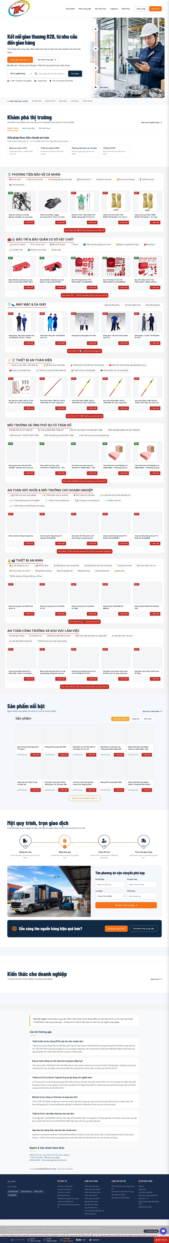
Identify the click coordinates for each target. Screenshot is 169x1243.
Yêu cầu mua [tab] (44, 128)
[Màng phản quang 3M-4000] (112, 770)
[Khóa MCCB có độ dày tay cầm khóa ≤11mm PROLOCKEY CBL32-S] (21, 266)
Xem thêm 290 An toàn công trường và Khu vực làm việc (83, 687)
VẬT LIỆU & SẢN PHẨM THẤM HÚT (51, 430)
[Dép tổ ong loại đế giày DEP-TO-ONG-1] (29, 734)
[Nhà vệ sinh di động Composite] (21, 522)
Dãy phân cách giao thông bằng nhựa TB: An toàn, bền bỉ (56, 783)
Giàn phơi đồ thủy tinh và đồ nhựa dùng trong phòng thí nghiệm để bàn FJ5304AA (83, 538)
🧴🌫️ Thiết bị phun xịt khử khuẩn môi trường (26, 506)
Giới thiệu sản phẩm (145, 1192)
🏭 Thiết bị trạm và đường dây (83, 370)
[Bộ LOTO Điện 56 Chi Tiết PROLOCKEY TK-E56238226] (84, 266)
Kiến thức (126, 9)
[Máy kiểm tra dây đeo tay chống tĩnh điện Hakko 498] (112, 734)
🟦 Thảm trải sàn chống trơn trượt (97, 244)
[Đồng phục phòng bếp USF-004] (84, 322)
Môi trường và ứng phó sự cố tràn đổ (39, 425)
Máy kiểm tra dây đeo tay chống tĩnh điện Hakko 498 (110, 748)
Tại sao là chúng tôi (64, 1189)
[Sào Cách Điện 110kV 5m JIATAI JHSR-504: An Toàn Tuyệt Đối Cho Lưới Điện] (53, 387)
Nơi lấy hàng (99, 879)
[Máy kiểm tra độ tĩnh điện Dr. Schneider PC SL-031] (84, 734)
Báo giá (30, 222)
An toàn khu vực (35, 636)
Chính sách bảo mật (91, 1186)
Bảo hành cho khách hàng (121, 1198)
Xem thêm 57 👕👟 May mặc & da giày (83, 351)
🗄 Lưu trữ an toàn (38, 244)
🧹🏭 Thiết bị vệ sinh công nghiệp (22, 495)
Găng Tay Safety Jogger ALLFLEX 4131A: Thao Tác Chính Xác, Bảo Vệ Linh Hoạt (53, 217)
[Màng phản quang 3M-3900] (56, 734)
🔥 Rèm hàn (56, 250)
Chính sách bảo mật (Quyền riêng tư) (123, 1187)
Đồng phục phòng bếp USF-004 (84, 335)
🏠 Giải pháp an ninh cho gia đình (66, 566)
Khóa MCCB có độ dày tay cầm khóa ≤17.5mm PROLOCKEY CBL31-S (52, 282)
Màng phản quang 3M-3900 (55, 747)
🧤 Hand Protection (104, 179)
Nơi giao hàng (132, 879)
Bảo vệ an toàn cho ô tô (146, 566)
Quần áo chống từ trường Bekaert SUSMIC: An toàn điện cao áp (21, 217)
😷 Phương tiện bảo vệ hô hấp (60, 179)
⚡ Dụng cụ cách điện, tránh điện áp (23, 365)
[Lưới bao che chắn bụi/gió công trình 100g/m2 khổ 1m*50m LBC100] (84, 770)
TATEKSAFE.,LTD (79, 1228)
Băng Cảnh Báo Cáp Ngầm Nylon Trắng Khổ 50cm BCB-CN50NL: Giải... (139, 783)
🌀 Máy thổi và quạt (57, 244)
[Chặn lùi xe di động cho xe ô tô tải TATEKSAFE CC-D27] (84, 658)
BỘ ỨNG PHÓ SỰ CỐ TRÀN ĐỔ (21, 430)
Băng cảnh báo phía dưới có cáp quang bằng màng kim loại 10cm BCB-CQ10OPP (52, 673)
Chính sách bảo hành (91, 1198)
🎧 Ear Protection (84, 179)
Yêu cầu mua (100, 9)
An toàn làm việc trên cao (122, 636)
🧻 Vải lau (74, 244)
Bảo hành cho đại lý (118, 1195)
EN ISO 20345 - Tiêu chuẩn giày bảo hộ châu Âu (48, 1160)
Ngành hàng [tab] (12, 128)
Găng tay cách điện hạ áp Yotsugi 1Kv (27, 783)
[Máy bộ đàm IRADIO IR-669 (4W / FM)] (147, 593)
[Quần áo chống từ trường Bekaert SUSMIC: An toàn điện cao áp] (21, 201)
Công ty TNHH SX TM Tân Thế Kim (34, 1228)
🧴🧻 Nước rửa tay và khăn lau (57, 500)
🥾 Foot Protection (16, 185)
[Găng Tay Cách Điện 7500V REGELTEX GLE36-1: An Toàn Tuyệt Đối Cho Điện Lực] (147, 201)
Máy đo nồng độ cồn (65, 571)
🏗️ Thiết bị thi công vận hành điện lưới (51, 370)
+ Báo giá (35, 755)
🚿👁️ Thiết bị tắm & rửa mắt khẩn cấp (94, 435)
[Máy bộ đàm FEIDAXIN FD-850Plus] (116, 593)
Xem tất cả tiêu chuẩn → (60, 141)
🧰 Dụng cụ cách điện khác (20, 370)
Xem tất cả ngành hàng (150, 122)
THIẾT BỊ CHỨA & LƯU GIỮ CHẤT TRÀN (58, 435)
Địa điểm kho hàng (145, 1207)
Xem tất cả (155, 979)
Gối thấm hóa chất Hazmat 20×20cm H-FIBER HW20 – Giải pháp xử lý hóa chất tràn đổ (83, 468)
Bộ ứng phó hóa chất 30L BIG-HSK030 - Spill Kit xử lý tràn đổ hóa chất (21, 468)
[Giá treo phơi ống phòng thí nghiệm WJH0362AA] (53, 522)
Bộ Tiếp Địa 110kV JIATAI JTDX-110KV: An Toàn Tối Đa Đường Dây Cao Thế (21, 403)
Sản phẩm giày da (153, 305)
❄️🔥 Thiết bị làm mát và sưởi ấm (54, 495)
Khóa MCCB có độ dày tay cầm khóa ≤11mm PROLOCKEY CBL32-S (21, 282)
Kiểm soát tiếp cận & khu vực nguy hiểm (91, 636)
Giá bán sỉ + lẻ (143, 1198)
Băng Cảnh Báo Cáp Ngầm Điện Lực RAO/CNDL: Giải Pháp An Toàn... (138, 748)
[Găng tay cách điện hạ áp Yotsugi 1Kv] (29, 770)
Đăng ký (141, 1186)
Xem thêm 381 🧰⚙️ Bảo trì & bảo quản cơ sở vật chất (83, 295)
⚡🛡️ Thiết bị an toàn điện (29, 360)
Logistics (114, 9)
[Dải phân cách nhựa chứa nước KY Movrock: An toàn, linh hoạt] (116, 658)
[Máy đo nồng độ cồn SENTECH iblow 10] (21, 593)
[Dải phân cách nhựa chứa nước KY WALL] (147, 658)
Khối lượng (131, 891)
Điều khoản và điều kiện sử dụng (123, 1192)
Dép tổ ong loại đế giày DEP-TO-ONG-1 (28, 748)
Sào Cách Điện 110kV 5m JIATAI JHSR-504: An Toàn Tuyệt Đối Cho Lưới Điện (52, 403)
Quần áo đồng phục (112, 305)
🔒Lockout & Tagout (17, 244)
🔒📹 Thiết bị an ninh (25, 560)
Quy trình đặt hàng (90, 1208)
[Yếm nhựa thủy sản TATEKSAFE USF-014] (53, 322)
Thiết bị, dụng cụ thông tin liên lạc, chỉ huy (25, 576)
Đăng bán (155, 9)
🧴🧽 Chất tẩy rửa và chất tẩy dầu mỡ (115, 495)
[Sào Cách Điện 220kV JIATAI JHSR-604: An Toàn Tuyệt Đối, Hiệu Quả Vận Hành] (84, 387)
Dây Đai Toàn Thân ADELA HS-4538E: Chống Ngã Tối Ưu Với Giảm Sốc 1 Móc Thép (84, 217)
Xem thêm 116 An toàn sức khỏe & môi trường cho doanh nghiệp (83, 551)
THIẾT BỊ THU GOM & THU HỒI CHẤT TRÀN (85, 430)
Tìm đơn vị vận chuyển (124, 905)
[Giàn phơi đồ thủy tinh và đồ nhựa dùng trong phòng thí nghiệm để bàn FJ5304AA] (84, 522)
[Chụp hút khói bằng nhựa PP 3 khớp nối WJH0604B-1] (116, 522)
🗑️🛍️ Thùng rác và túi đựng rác (86, 500)
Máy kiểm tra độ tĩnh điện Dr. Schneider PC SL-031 (84, 748)
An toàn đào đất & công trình (20, 641)
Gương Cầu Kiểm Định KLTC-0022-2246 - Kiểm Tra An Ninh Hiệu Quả (20, 673)
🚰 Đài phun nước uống (37, 250)
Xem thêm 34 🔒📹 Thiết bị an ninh (84, 622)
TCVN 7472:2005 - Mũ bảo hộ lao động (45, 1158)
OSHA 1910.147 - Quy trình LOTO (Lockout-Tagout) (50, 1155)
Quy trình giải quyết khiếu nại (94, 1211)
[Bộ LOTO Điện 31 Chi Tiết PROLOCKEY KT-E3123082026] (116, 266)
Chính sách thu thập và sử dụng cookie (131, 1235)
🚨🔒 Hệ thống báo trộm (19, 566)
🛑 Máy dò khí (149, 244)
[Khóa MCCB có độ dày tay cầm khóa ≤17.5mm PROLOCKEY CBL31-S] (53, 266)
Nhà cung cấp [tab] (28, 128)
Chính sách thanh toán (92, 1192)
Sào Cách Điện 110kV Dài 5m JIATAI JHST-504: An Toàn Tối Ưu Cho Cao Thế (146, 403)
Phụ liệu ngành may (133, 305)
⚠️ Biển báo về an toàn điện (54, 365)
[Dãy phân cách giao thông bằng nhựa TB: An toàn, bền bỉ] (56, 770)
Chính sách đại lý (90, 1214)
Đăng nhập (141, 9)
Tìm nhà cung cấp (45, 60)
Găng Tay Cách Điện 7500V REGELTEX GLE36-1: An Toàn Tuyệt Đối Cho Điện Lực (146, 217)
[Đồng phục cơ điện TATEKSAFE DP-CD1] (147, 322)
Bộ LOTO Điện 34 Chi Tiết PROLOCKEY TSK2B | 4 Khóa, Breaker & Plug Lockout (145, 282)
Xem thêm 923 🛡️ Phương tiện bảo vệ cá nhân (83, 230)
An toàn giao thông (16, 636)
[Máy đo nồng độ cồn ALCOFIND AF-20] (53, 593)
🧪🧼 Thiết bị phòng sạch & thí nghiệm (24, 500)
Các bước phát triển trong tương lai (68, 1206)
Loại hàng (98, 891)
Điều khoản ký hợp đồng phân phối (149, 1203)
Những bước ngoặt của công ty (68, 1198)
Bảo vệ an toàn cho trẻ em (19, 571)
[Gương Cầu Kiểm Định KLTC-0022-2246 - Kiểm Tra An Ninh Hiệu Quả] (21, 658)
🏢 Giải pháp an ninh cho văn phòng (98, 566)
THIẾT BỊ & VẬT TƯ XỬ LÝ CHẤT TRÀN (24, 435)
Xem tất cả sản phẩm (151, 711)
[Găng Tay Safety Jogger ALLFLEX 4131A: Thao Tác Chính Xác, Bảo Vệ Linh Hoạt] (53, 201)
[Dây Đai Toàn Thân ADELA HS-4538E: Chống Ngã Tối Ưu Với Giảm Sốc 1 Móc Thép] (84, 201)
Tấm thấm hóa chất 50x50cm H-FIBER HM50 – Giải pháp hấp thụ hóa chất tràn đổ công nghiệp (115, 468)
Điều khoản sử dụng (91, 1202)
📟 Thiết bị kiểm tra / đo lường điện (114, 370)
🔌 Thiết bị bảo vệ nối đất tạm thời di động (87, 365)
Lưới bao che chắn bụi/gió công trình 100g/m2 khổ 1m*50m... (83, 783)
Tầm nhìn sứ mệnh (63, 1192)
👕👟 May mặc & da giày (26, 304)
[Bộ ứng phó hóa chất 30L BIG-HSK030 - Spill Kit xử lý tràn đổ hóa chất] (21, 452)
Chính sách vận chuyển (92, 1189)
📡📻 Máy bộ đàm (41, 566)
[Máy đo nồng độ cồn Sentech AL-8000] (84, 593)
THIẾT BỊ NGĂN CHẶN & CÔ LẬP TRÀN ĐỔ (124, 430)
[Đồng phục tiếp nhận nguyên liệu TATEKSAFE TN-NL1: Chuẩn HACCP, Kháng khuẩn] (21, 322)
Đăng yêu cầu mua (18, 60)
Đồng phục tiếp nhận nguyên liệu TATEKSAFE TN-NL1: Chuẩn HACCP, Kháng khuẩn (21, 338)
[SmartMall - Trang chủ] (19, 9)
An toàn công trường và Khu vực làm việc (43, 631)
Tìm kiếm (75, 74)
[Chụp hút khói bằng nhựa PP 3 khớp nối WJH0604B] (147, 522)
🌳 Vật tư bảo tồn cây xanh (84, 495)
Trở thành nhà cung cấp (143, 929)
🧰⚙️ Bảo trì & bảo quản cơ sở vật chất (40, 239)
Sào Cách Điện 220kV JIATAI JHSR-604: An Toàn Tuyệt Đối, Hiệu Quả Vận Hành (84, 403)
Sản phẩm (70, 9)
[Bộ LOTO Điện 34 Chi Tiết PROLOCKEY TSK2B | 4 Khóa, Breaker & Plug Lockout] (147, 266)
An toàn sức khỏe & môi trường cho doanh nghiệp (50, 490)
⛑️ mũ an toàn (15, 179)
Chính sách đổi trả (90, 1195)
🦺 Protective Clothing (126, 179)
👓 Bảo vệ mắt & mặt (34, 179)
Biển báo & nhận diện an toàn (58, 636)
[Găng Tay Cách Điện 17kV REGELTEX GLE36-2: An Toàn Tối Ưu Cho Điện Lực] (116, 201)
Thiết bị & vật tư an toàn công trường (52, 641)
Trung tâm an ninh (124, 566)
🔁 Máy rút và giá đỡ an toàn (127, 244)
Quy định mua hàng (91, 1204)
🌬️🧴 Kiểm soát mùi (113, 500)
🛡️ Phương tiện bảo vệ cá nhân (33, 174)
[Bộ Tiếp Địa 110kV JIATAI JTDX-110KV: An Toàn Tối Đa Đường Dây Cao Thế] (21, 387)
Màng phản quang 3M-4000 (110, 782)
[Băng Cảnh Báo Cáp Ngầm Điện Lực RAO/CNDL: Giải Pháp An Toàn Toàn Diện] (140, 734)
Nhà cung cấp (85, 9)
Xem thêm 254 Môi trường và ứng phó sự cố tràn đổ (83, 481)
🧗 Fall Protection (147, 179)
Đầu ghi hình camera (43, 571)
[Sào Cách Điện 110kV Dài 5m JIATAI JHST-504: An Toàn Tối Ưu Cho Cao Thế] (147, 387)
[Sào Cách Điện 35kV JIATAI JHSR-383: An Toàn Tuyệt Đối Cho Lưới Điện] (116, 387)
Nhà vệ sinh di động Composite (21, 536)
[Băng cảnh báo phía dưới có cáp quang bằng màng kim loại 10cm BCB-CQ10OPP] (53, 658)
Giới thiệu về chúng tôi (65, 1186)
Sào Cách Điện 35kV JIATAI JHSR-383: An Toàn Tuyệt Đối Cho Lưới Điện (114, 403)
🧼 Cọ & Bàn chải (16, 250)
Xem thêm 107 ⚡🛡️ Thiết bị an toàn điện (83, 416)
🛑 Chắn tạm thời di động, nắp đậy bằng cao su (127, 365)
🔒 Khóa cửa (119, 571)
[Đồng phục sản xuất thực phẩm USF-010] (116, 322)
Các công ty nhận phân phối (148, 1195)
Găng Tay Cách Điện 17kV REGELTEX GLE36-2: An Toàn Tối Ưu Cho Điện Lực (116, 217)
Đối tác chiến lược (63, 1195)
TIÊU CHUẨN (11, 1181)
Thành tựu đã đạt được (65, 1202)
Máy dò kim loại (84, 571)
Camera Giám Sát (102, 571)
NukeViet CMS (59, 1228)
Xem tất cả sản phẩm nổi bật (83, 798)
